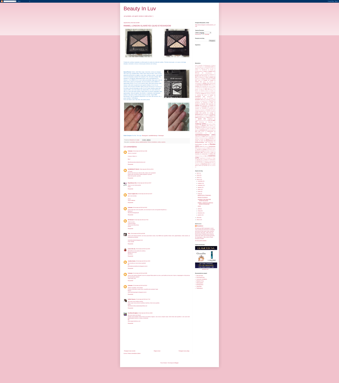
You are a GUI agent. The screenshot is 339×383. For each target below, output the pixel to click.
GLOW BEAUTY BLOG (133, 169)
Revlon (201, 146)
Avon (213, 68)
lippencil (208, 117)
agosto (199, 187)
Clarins (204, 81)
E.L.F (203, 92)
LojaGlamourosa (198, 120)
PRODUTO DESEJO (203, 197)
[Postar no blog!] (145, 140)
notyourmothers (211, 130)
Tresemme (197, 164)
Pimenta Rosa (199, 284)
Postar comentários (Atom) (134, 353)
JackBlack (197, 108)
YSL (210, 165)
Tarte (198, 159)
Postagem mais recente (129, 351)
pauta (206, 138)
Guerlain (197, 104)
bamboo (196, 69)
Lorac (205, 120)
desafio (196, 89)
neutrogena (202, 130)
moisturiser (209, 127)
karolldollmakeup (153, 135)
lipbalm (211, 115)
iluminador (204, 107)
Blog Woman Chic (132, 183)
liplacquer (203, 117)
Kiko (197, 111)
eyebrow (199, 95)
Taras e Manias (131, 200)
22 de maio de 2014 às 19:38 (145, 313)
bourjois (203, 78)
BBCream (197, 72)
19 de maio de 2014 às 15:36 (140, 151)
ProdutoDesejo (209, 141)
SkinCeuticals (206, 152)
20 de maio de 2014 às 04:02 (140, 207)
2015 (198, 177)
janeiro (200, 215)
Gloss (212, 102)
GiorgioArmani (204, 101)
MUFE (214, 127)
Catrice (199, 80)
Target (214, 158)
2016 (198, 175)
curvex (209, 86)
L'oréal (196, 113)
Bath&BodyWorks (198, 71)
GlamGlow (211, 101)
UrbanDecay (204, 164)
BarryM (211, 69)
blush (211, 77)
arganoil (196, 68)
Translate (207, 34)
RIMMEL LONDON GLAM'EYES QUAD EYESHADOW (205, 203)
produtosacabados (199, 142)
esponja (208, 93)
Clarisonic (211, 81)
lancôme (204, 112)
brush (214, 78)
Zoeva (214, 165)
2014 (198, 179)
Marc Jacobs (209, 124)
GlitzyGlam (205, 102)
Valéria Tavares (132, 299)
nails (198, 128)
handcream (211, 104)
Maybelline (197, 127)
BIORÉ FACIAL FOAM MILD (204, 195)
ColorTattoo (199, 84)
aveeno (207, 68)
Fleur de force (199, 275)
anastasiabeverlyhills (209, 66)
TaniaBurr (209, 158)
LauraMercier (212, 114)
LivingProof (210, 118)
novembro (200, 181)
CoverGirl (204, 86)
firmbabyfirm (209, 96)
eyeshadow (132, 142)
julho (199, 189)
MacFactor (210, 122)
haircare (203, 104)
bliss (207, 77)
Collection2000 (212, 83)
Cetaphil (211, 80)
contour (212, 84)
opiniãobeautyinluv (143, 142)
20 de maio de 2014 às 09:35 (138, 233)
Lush (209, 120)
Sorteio (196, 156)
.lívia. (129, 233)
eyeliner (211, 95)
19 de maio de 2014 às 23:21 (146, 169)
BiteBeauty (202, 77)
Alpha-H (213, 65)
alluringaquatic (207, 65)
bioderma (212, 75)
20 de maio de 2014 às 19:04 (143, 261)
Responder (130, 164)
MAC (214, 120)
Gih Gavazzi (131, 219)
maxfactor (211, 125)
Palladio (196, 138)
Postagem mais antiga (184, 351)
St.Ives (201, 156)
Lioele (206, 115)
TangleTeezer (202, 158)
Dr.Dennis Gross (204, 90)
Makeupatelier (199, 282)
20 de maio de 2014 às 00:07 (144, 183)
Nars (213, 128)
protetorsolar (210, 142)
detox (201, 89)
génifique (209, 99)
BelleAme (212, 74)
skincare (197, 152)
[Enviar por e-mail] (143, 140)
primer (202, 140)
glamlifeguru (197, 102)
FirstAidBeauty (198, 98)
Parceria (201, 138)
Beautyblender (209, 72)
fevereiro (200, 213)
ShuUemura (197, 150)
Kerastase (208, 109)
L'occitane (212, 111)
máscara (204, 125)
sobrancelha (204, 153)
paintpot (212, 136)
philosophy (211, 138)
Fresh (204, 99)
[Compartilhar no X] (146, 140)
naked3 (207, 128)
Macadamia (201, 122)
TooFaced (207, 162)
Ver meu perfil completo (200, 240)
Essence (213, 93)
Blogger (176, 363)
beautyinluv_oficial (199, 74)
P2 (207, 136)
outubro (200, 183)
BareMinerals (204, 69)
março (199, 210)
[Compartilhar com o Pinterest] (150, 140)
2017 (198, 173)
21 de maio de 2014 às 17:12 (143, 299)
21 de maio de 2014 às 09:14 (140, 285)
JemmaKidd (204, 108)
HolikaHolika (204, 105)
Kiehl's (214, 109)
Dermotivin (212, 87)
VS (210, 164)
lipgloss (197, 117)
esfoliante (203, 93)
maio (199, 193)
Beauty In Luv (140, 8)
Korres (201, 111)
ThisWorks (206, 161)
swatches (163, 142)
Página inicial (157, 351)
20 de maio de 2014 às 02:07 (145, 193)
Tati (201, 159)
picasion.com (205, 269)
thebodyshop (199, 161)
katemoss (197, 109)
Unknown (130, 151)
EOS (198, 93)
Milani (204, 127)
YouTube (205, 165)
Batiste (205, 71)
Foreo (205, 98)
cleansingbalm (198, 83)
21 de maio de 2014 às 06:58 (140, 273)
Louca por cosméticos (201, 279)
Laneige (211, 112)
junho (199, 191)
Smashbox (197, 153)
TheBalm (206, 159)
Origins (203, 136)
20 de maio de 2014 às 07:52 (141, 219)
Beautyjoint (145, 135)
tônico (202, 162)
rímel (206, 146)
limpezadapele (200, 115)
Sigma (203, 150)
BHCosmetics (205, 75)
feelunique (161, 135)
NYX (196, 131)
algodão (200, 65)
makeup (137, 142)
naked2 (202, 128)
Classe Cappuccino (133, 193)
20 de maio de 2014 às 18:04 (143, 248)
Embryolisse (213, 92)
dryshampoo (197, 92)
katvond (202, 109)
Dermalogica (205, 87)
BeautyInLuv (200, 226)
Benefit (196, 75)
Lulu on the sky (131, 248)
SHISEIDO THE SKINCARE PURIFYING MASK (204, 200)
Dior (206, 89)
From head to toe (200, 277)
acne (196, 65)
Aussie (202, 68)
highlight (197, 105)
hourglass (211, 105)
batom (211, 71)
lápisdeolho (198, 114)
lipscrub (213, 117)
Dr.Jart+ (212, 90)
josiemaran (211, 108)
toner (198, 162)
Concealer (205, 84)
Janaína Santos (132, 261)
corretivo (197, 86)
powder (196, 140)
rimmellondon (154, 142)
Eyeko (205, 95)
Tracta (212, 162)
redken (205, 144)
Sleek (212, 152)
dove (211, 89)
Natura (196, 130)
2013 (198, 217)
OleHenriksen (210, 131)
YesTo (200, 165)
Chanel (197, 81)
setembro (200, 185)
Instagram (212, 106)
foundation (197, 99)
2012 (198, 219)
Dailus (214, 86)
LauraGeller (205, 114)
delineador (199, 87)
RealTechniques (198, 144)
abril (199, 208)
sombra (159, 142)
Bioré (196, 77)
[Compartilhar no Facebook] (148, 140)
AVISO (199, 206)
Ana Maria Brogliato (133, 313)
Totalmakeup (199, 288)
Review (149, 142)
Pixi (213, 139)
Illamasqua (197, 106)
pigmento (208, 139)
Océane (202, 131)
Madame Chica (200, 281)
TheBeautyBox (212, 159)
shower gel (211, 149)
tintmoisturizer (212, 161)
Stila (205, 156)
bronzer (209, 78)
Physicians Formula (199, 139)
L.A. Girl (206, 111)
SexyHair (199, 149)
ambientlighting (200, 66)
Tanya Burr (199, 286)
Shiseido (205, 149)
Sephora (209, 147)
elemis (207, 92)
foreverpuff (211, 98)
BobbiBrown (197, 78)
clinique (205, 83)
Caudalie (205, 80)
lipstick (200, 119)
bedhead (206, 74)
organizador (197, 136)
